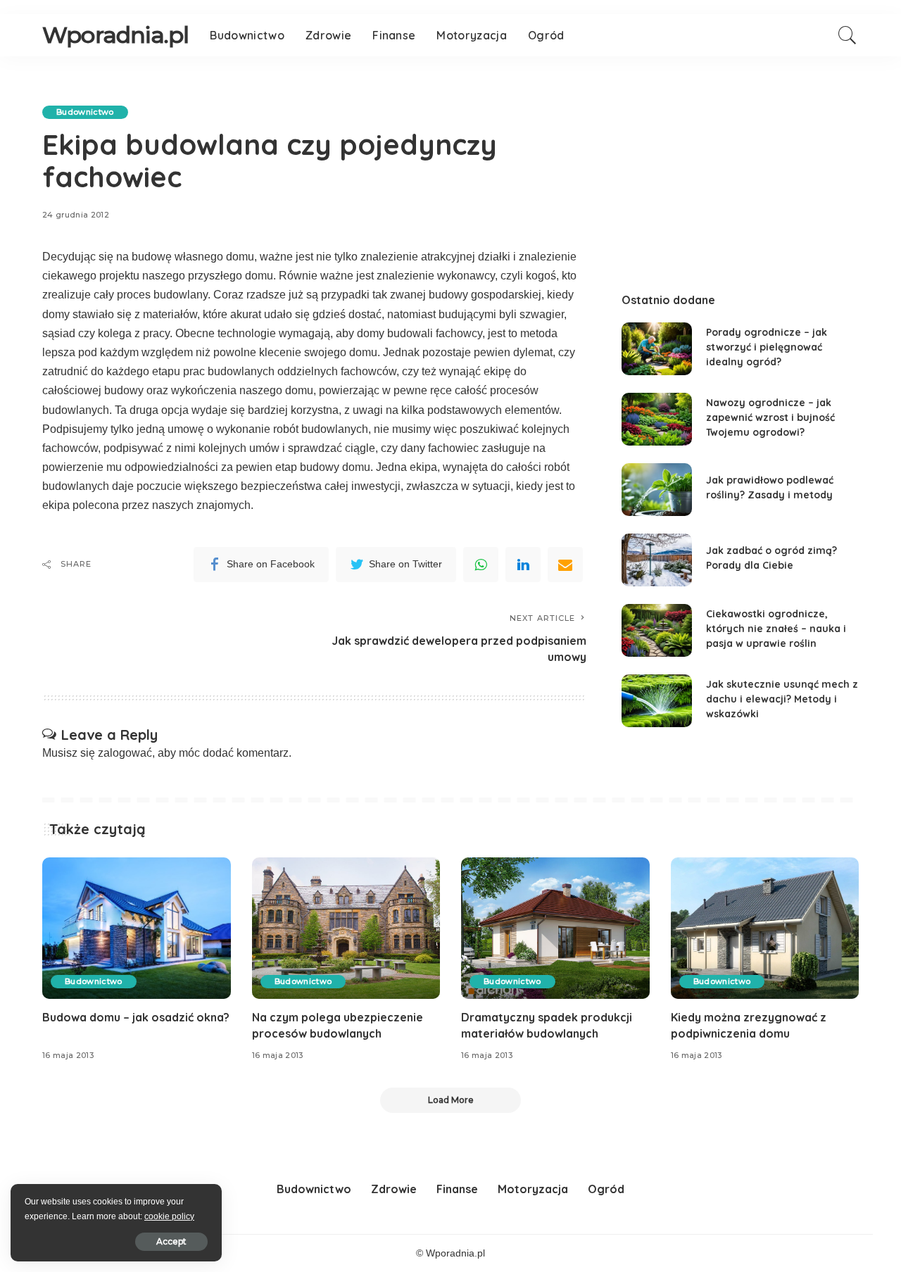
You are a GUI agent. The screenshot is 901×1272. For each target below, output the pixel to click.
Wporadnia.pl (115, 35)
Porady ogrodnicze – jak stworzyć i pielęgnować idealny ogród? (766, 347)
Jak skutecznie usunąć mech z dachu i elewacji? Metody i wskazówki (782, 699)
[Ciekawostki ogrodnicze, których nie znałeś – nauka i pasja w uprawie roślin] (657, 630)
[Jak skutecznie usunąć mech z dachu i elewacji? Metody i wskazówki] (657, 700)
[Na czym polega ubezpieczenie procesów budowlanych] (346, 928)
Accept (171, 1241)
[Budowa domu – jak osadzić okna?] (136, 928)
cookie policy (169, 1216)
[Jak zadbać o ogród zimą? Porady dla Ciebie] (657, 560)
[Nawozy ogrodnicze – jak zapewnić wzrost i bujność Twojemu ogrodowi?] (657, 419)
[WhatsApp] (480, 564)
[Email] (565, 564)
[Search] (847, 35)
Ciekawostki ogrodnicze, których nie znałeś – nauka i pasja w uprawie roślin (776, 628)
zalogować (125, 753)
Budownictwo (85, 112)
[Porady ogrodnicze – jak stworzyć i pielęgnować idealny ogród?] (657, 348)
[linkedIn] (523, 564)
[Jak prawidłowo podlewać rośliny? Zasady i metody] (657, 489)
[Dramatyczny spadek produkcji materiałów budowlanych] (555, 928)
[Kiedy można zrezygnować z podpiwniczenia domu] (765, 928)
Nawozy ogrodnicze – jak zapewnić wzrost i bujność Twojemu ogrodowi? (770, 417)
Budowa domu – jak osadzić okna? (135, 1017)
